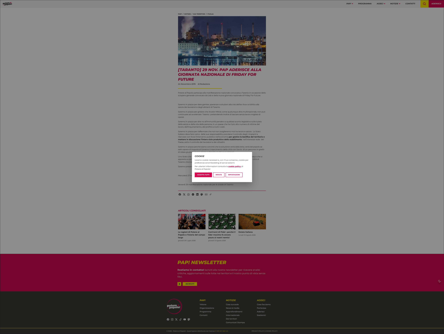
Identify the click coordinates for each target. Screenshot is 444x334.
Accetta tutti (203, 175)
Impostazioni (234, 175)
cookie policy (234, 166)
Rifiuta (219, 175)
